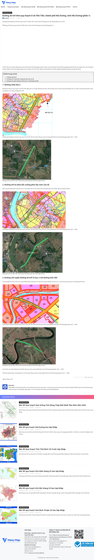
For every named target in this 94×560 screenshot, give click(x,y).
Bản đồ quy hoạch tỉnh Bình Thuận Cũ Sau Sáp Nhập (42, 510)
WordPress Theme (49, 557)
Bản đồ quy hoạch (7, 12)
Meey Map (6, 18)
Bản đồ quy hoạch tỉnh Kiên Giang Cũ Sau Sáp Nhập (41, 471)
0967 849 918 (56, 539)
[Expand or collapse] (92, 74)
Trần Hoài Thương (24, 407)
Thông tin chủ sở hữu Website (36, 553)
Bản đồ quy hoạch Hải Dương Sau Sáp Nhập (38, 427)
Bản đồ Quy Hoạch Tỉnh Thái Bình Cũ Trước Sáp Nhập (42, 449)
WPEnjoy (57, 557)
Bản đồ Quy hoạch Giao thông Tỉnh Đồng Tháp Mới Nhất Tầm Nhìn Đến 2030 (52, 405)
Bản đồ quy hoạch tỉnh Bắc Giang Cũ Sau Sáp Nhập (41, 488)
